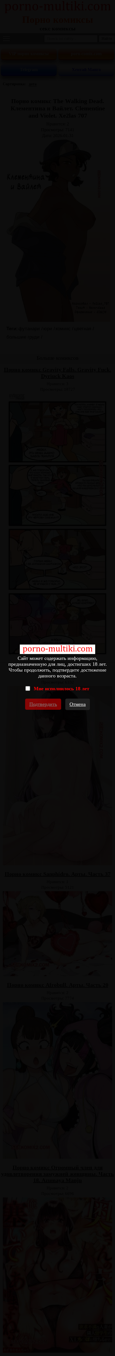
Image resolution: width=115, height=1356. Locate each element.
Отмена (78, 704)
